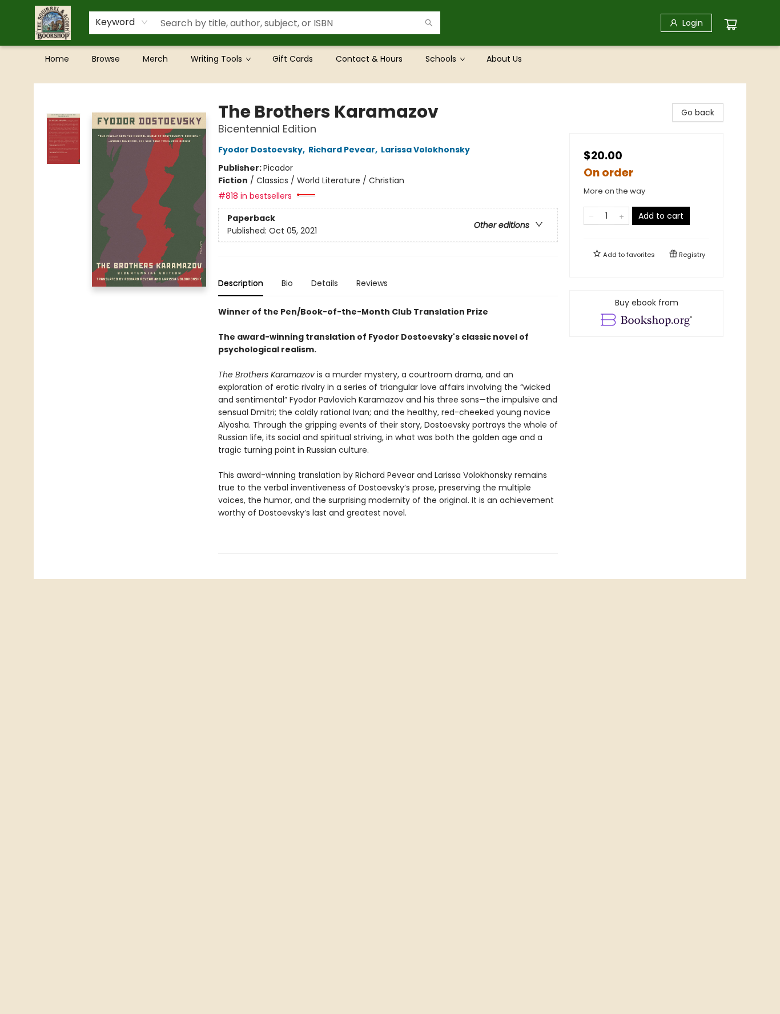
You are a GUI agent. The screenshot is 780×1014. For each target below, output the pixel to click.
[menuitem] (57, 59)
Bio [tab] (287, 283)
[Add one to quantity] (621, 216)
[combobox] (122, 22)
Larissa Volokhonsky (425, 149)
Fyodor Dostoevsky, (262, 149)
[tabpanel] (388, 429)
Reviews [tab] (372, 283)
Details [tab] (324, 283)
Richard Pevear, (343, 149)
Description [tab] (240, 283)
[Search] (428, 22)
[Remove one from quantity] (591, 216)
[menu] (390, 59)
